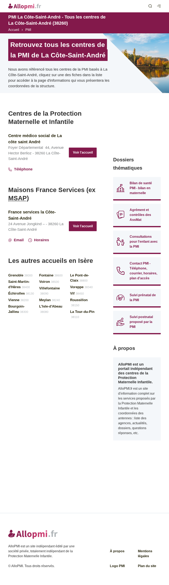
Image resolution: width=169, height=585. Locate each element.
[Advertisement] (137, 130)
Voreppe (81, 287)
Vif (77, 293)
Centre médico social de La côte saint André (35, 138)
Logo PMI (117, 566)
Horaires (41, 240)
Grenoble (20, 275)
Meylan (49, 300)
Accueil (13, 29)
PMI (28, 29)
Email (19, 240)
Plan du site (147, 566)
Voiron (49, 282)
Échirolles (21, 293)
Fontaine (51, 275)
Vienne (18, 300)
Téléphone (23, 169)
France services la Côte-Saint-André (32, 215)
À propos (117, 551)
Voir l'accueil (83, 152)
